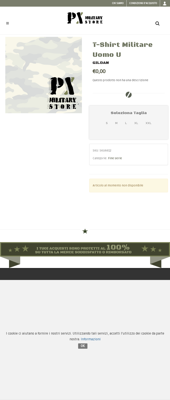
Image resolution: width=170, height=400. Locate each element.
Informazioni (91, 339)
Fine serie (115, 158)
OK (83, 346)
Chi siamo (118, 3)
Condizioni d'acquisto (143, 3)
